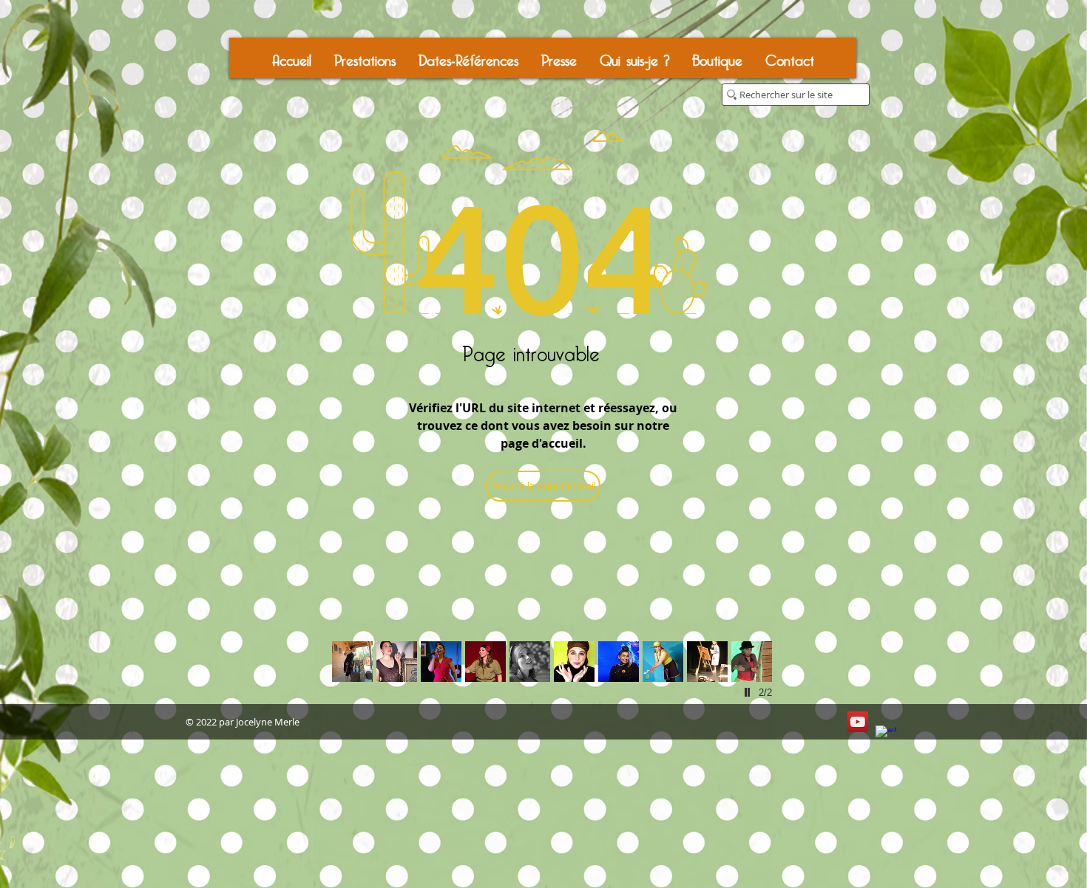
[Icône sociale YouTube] (857, 721)
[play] (749, 692)
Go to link (352, 667)
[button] (364, 58)
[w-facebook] (886, 735)
